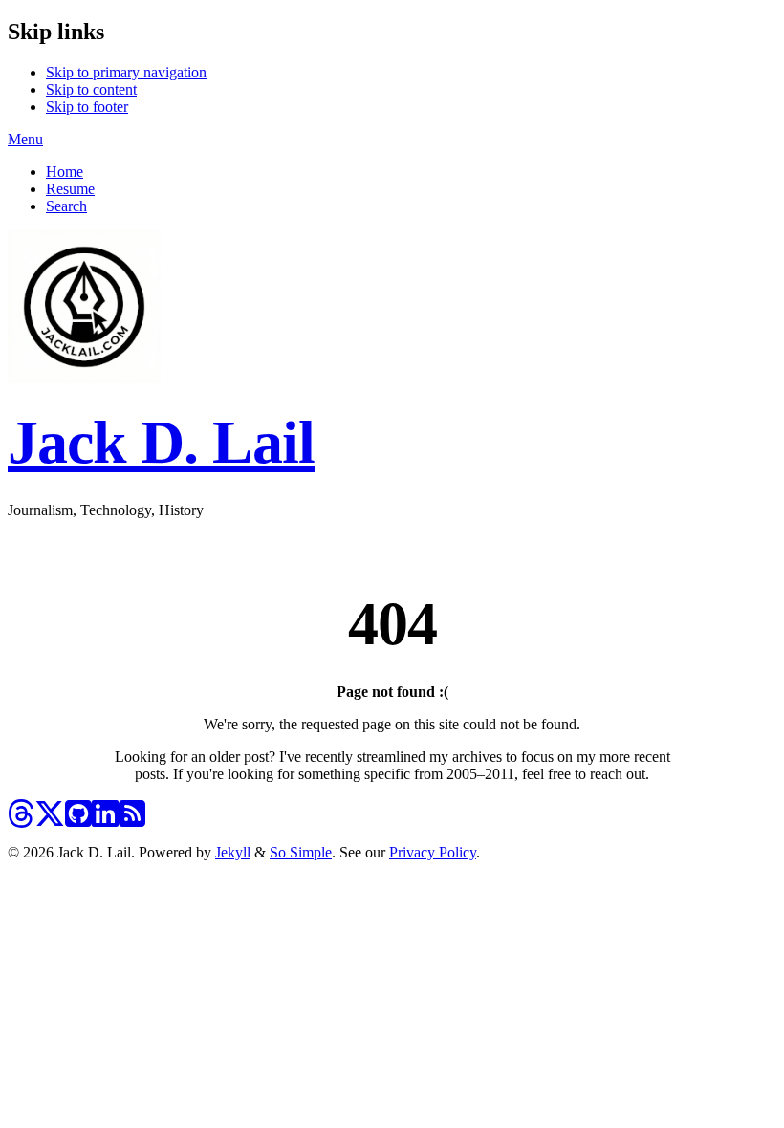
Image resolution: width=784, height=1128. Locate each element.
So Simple (301, 852)
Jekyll (232, 852)
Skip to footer (87, 106)
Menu (25, 139)
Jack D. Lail (161, 442)
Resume (70, 189)
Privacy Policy (432, 852)
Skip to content (91, 89)
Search (66, 206)
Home (64, 171)
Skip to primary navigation (126, 72)
